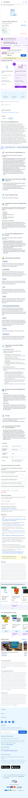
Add (23, 55)
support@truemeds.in (5, 508)
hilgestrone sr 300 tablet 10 (19, 701)
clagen (21, 664)
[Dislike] (25, 557)
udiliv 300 (7, 662)
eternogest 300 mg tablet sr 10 (8, 697)
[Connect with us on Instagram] (2, 722)
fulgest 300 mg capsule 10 (6, 698)
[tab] (14, 709)
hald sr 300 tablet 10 (10, 701)
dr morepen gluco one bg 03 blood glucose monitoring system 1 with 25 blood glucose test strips (13, 676)
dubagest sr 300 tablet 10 (12, 695)
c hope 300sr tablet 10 (14, 694)
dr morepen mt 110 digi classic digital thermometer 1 (11, 672)
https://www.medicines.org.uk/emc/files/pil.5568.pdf (13, 525)
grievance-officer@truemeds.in (11, 750)
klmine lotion (17, 664)
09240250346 (13, 508)
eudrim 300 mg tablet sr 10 (20, 697)
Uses (2, 147)
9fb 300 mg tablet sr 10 (5, 694)
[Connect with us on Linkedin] (13, 722)
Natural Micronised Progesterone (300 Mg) (10, 112)
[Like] (22, 557)
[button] (14, 39)
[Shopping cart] (26, 2)
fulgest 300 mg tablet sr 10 (17, 698)
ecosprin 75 (3, 663)
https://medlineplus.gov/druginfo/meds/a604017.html (13, 535)
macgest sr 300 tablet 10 (7, 705)
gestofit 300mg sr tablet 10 (13, 699)
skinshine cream (22, 662)
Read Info (24, 25)
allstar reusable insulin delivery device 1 (9, 685)
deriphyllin (24, 666)
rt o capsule (15, 663)
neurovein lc (8, 666)
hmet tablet (20, 663)
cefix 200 (20, 666)
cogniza (11, 662)
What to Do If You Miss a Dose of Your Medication (10, 653)
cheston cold (16, 662)
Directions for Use (10, 147)
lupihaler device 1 (4, 679)
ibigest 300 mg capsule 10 (16, 702)
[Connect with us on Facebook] (6, 722)
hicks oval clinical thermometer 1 (18, 677)
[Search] (23, 2)
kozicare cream (14, 666)
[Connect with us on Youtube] (9, 722)
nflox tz (12, 664)
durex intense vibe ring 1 (9, 688)
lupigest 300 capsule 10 (12, 703)
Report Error (3, 492)
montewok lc (8, 664)
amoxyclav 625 (9, 663)
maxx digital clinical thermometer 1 (19, 680)
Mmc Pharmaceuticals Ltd (7, 23)
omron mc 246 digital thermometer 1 (8, 681)
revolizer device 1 (8, 680)
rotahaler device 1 (16, 673)
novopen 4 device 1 (18, 688)
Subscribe (22, 732)
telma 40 (3, 662)
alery (5, 666)
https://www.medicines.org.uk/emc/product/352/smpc (13, 530)
